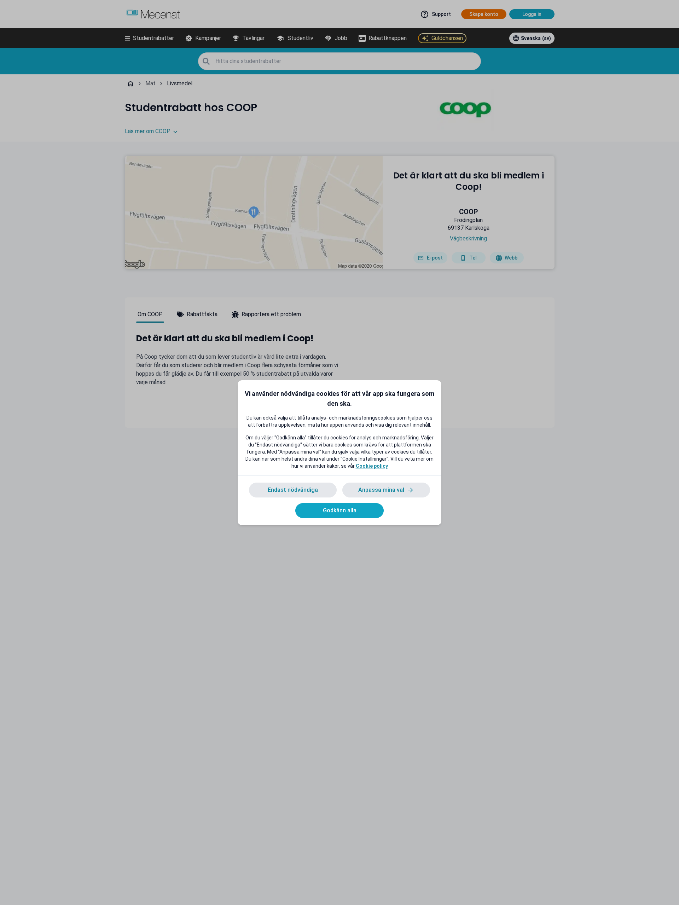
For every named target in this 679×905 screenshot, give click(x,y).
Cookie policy (372, 466)
